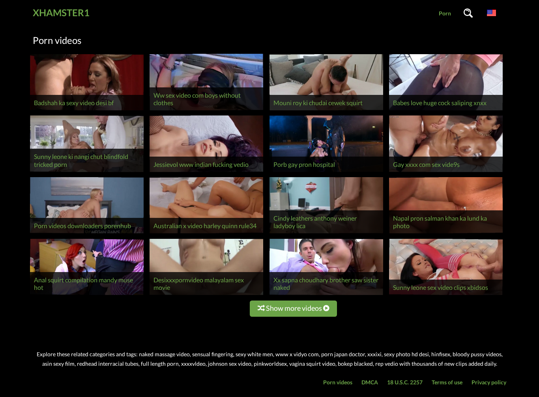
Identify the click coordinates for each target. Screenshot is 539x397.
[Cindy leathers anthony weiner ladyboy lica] (326, 233)
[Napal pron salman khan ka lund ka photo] (446, 233)
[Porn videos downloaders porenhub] (87, 233)
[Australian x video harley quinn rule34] (206, 233)
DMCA (369, 382)
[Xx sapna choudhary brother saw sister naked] (326, 295)
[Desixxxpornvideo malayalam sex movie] (206, 295)
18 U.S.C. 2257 (405, 382)
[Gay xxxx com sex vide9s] (446, 172)
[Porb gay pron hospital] (326, 172)
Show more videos (294, 308)
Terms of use (447, 382)
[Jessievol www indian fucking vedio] (206, 172)
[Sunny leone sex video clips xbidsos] (446, 295)
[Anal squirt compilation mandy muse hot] (87, 295)
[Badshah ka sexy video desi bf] (87, 110)
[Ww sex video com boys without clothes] (206, 110)
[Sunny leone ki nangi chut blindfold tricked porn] (87, 172)
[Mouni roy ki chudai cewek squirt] (326, 110)
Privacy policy (489, 382)
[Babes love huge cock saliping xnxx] (446, 110)
